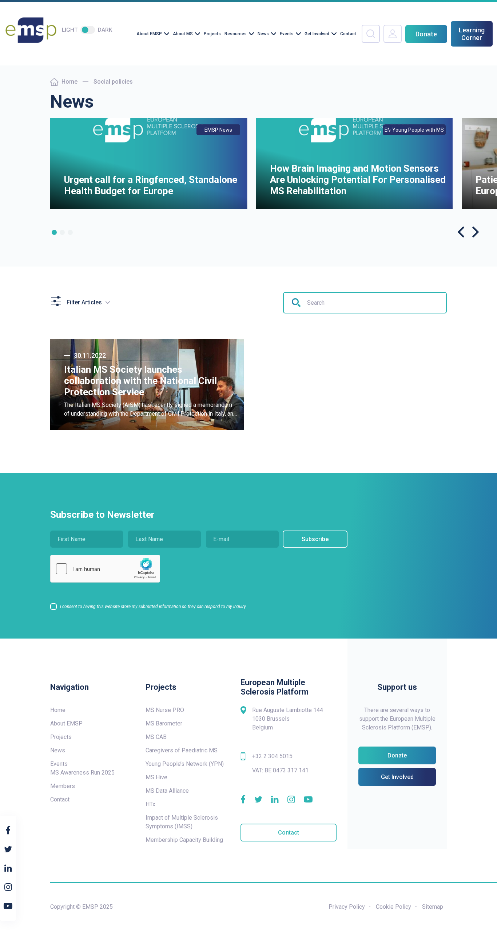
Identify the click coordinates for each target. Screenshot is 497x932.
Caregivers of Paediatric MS (182, 750)
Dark (105, 30)
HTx (150, 804)
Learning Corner (472, 33)
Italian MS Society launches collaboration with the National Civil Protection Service (140, 380)
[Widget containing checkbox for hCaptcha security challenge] (105, 569)
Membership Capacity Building (184, 839)
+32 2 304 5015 (272, 756)
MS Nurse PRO (165, 710)
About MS (183, 33)
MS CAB (156, 736)
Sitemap (432, 906)
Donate (426, 34)
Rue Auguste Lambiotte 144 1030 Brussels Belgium (287, 719)
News (263, 33)
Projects (212, 33)
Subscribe (315, 539)
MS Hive (156, 777)
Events (287, 33)
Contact (348, 33)
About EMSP (149, 33)
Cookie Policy (393, 906)
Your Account (392, 34)
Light (69, 30)
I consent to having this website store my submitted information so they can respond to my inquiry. (153, 606)
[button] (54, 232)
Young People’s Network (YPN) (185, 763)
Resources (235, 33)
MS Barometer (164, 723)
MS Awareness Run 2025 (82, 772)
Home (69, 81)
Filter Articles (84, 302)
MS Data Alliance (167, 790)
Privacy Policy (347, 906)
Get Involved (317, 33)
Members (62, 786)
